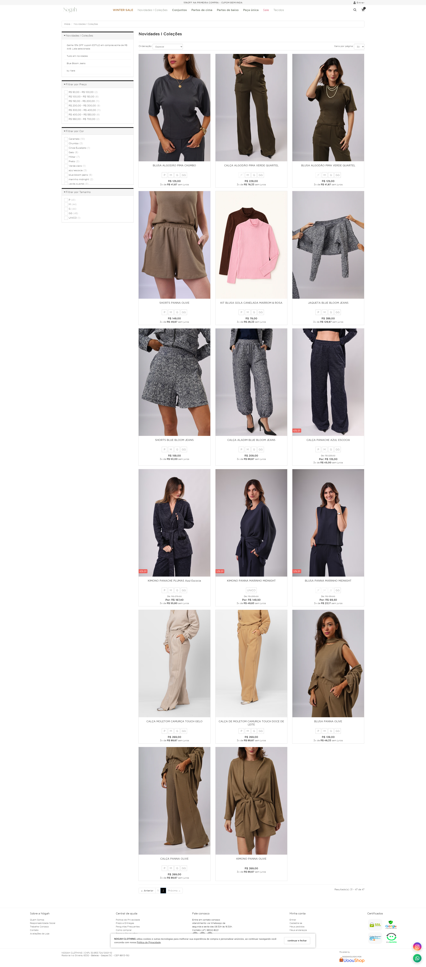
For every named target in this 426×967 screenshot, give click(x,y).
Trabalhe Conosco (39, 926)
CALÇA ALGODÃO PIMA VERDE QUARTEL (251, 165)
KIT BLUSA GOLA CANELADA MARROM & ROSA (251, 302)
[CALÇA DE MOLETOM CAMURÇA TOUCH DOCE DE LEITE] (251, 663)
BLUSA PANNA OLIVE (328, 721)
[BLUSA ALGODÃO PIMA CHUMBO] (174, 107)
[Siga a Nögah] (417, 946)
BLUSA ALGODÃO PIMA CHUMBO (174, 165)
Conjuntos (179, 9)
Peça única (251, 9)
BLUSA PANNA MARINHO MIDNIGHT (328, 580)
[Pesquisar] (354, 10)
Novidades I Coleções (152, 9)
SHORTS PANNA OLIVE (174, 302)
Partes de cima (201, 9)
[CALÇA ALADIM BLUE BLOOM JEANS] (251, 382)
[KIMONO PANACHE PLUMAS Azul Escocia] (174, 523)
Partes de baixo (228, 9)
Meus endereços (298, 930)
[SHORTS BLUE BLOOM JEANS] (174, 382)
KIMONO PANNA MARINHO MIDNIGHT (251, 580)
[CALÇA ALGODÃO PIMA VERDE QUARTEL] (251, 107)
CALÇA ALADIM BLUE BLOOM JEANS (251, 440)
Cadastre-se (296, 923)
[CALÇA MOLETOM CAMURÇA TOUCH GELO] (174, 663)
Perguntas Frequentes (128, 926)
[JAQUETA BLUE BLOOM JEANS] (328, 245)
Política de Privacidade (149, 942)
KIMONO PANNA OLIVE (251, 858)
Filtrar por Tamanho (78, 192)
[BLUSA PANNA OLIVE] (328, 663)
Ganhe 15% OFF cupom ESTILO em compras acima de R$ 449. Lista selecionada (97, 47)
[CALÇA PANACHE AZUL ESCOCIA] (328, 382)
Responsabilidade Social (42, 923)
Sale (266, 9)
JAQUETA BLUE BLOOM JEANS (328, 302)
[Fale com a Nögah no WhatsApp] (417, 958)
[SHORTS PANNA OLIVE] (174, 245)
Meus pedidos (297, 926)
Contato (34, 930)
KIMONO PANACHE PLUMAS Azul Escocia (174, 580)
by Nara (71, 70)
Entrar (293, 920)
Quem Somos (37, 920)
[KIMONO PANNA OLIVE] (251, 800)
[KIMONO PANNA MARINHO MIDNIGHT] (251, 523)
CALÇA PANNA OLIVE (174, 858)
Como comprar (124, 930)
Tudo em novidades (77, 56)
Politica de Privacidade (128, 920)
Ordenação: (145, 46)
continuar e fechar (297, 940)
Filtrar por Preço (76, 84)
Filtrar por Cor (75, 131)
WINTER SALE (123, 9)
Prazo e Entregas (125, 923)
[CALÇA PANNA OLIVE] (174, 800)
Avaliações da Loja (39, 933)
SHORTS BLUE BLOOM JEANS (174, 440)
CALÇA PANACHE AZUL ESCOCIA (328, 440)
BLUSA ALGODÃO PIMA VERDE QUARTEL (328, 165)
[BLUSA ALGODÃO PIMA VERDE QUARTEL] (328, 107)
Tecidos (278, 9)
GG (184, 175)
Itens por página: (343, 46)
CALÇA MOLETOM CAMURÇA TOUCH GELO (174, 721)
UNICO (251, 590)
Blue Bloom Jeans (76, 63)
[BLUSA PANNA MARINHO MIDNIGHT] (328, 523)
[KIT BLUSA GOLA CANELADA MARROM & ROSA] (251, 245)
